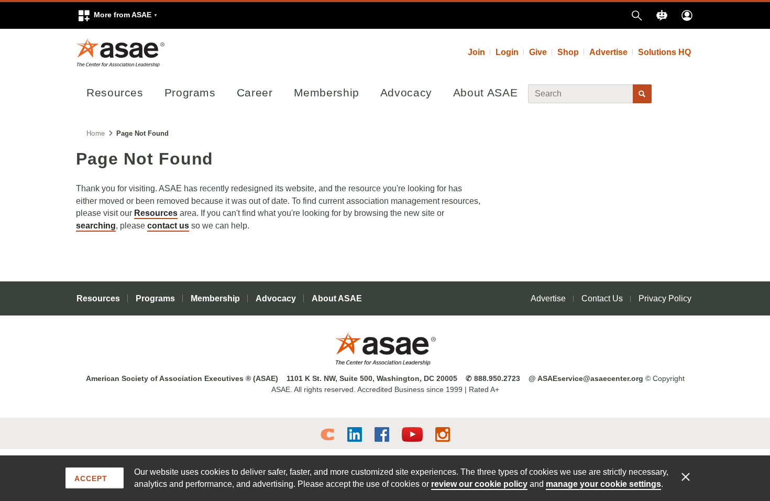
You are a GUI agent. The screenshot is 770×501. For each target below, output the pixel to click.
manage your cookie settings (603, 484)
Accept (90, 478)
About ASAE (485, 92)
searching (96, 225)
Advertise (608, 52)
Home (95, 133)
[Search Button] (642, 93)
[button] (117, 15)
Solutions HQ (664, 52)
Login (507, 52)
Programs (190, 92)
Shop (568, 52)
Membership (326, 92)
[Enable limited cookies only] (692, 476)
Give (538, 52)
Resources (115, 92)
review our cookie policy (479, 484)
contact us (168, 225)
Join (476, 52)
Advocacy (406, 92)
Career (255, 92)
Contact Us (602, 298)
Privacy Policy (665, 298)
